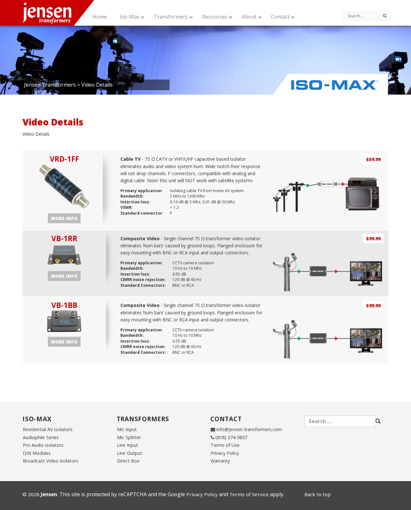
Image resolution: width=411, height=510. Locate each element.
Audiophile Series (41, 437)
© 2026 (39, 494)
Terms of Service (249, 494)
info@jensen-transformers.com (249, 429)
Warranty (220, 461)
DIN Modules (37, 453)
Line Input (127, 445)
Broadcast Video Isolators (50, 461)
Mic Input (127, 429)
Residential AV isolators (48, 429)
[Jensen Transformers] (64, 13)
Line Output (129, 453)
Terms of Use (225, 445)
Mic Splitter (129, 437)
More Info (64, 218)
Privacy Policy (225, 453)
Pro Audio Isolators (43, 445)
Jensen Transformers (50, 84)
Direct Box (128, 461)
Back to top (317, 494)
